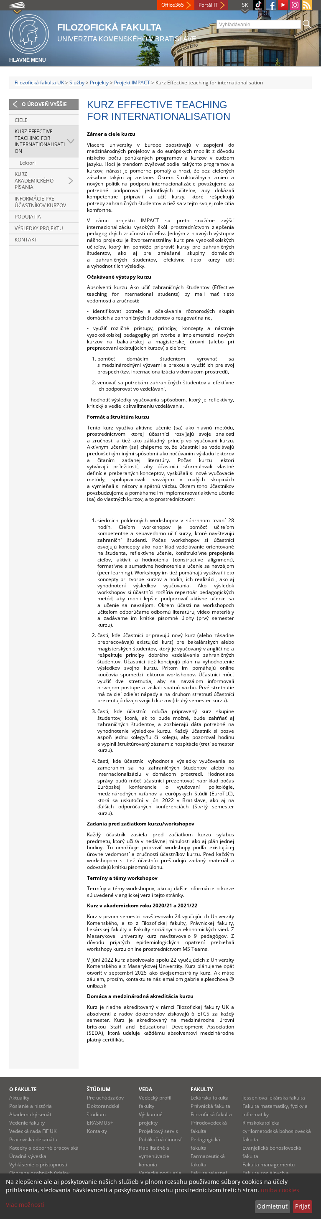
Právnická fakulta (210, 1106)
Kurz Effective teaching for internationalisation (40, 141)
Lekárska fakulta (210, 1097)
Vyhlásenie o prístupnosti (38, 1164)
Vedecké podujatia (160, 1172)
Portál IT (208, 4)
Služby (76, 82)
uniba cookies (280, 1190)
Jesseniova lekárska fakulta (273, 1097)
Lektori (28, 162)
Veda (145, 1089)
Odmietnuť (272, 1206)
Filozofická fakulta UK (39, 82)
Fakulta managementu (268, 1164)
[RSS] (307, 5)
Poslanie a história (30, 1106)
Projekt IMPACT (132, 82)
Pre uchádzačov (105, 1097)
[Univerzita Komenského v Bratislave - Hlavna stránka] (29, 32)
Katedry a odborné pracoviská (44, 1147)
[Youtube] (283, 5)
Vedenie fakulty (27, 1122)
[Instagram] (295, 5)
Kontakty (97, 1131)
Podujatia (28, 216)
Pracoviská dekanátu (33, 1139)
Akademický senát (30, 1114)
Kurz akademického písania (34, 180)
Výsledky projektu (39, 228)
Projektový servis (158, 1131)
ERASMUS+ (100, 1122)
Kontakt (26, 239)
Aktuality (19, 1097)
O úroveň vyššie (44, 104)
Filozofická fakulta (211, 1114)
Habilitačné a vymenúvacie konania (154, 1156)
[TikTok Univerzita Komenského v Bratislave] (258, 5)
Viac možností (25, 1205)
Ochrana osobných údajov (39, 1172)
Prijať (302, 1206)
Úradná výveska (27, 1156)
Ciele (21, 120)
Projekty (99, 82)
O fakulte (23, 1089)
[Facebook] (271, 5)
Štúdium (98, 1089)
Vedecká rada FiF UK (32, 1131)
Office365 (172, 4)
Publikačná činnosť (160, 1139)
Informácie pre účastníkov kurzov (40, 202)
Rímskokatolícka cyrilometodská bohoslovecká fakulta (276, 1131)
